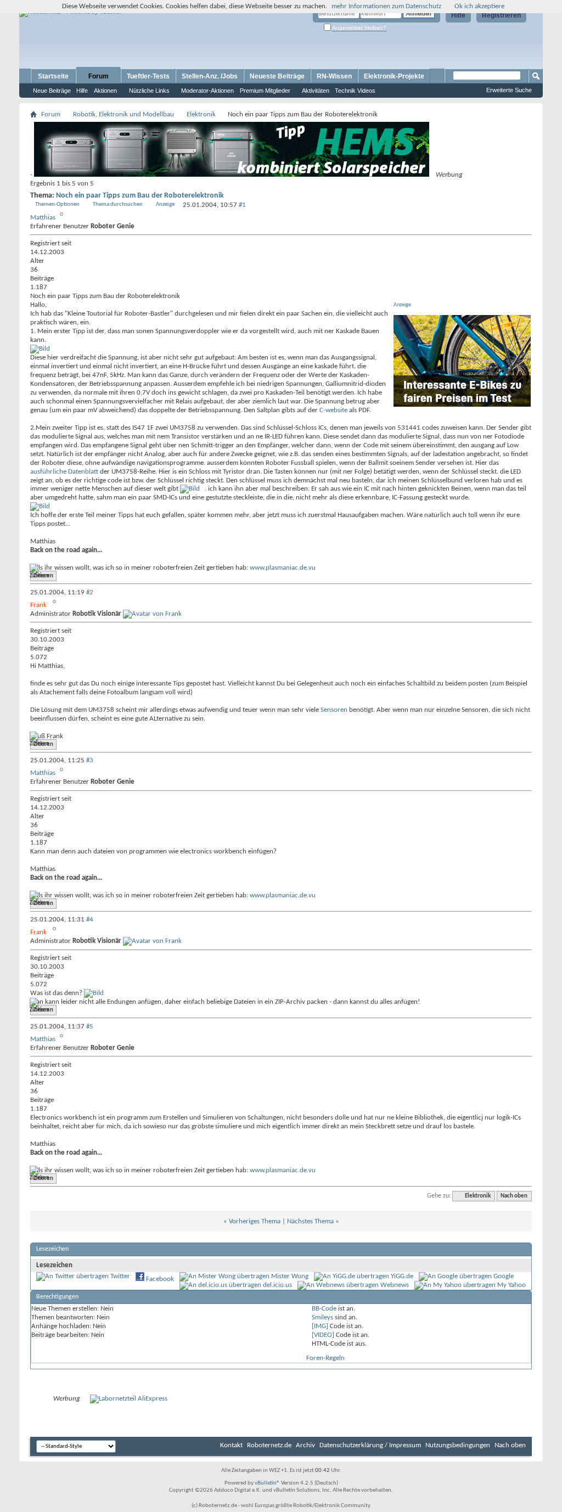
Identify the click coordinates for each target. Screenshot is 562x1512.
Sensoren (334, 709)
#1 (242, 205)
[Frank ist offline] (152, 613)
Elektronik (201, 114)
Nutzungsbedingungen (457, 1445)
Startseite (53, 76)
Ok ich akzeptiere (479, 6)
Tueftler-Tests (148, 76)
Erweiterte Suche (509, 90)
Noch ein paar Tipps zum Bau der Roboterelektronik (140, 196)
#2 (89, 592)
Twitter (120, 1276)
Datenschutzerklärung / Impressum (370, 1445)
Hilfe (458, 15)
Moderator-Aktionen (207, 90)
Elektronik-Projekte (394, 76)
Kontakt (231, 1445)
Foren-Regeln (325, 1358)
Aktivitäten (315, 90)
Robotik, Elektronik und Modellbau (123, 114)
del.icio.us (277, 1285)
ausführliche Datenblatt (64, 471)
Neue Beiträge (52, 90)
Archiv (305, 1445)
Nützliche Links (149, 90)
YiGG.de (402, 1276)
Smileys (322, 1317)
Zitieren (43, 576)
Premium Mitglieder (265, 90)
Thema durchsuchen (118, 204)
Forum (98, 76)
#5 (89, 1026)
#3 (89, 760)
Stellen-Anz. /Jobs (210, 76)
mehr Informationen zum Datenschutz (386, 6)
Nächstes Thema (310, 1221)
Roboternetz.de (269, 1445)
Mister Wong (289, 1276)
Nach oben (514, 1196)
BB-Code (324, 1308)
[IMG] (320, 1326)
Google (503, 1276)
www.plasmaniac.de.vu (283, 567)
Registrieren (501, 15)
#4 (89, 919)
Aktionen (105, 90)
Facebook (160, 1279)
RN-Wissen (334, 76)
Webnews (394, 1285)
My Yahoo (511, 1285)
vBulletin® (267, 1483)
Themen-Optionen (57, 204)
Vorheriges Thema (254, 1221)
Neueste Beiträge (277, 76)
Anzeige (165, 204)
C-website (333, 410)
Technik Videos (355, 90)
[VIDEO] (323, 1335)
